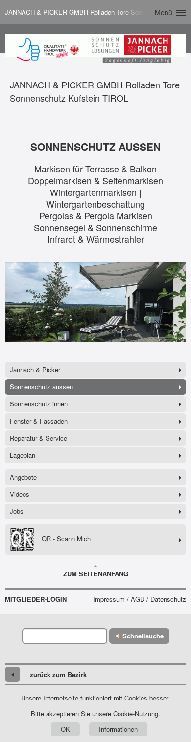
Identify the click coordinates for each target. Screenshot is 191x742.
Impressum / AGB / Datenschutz (139, 599)
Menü (163, 12)
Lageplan (22, 455)
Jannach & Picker (35, 369)
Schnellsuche (143, 635)
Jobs (17, 511)
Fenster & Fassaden (39, 420)
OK (65, 729)
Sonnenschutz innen (39, 403)
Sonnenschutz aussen (41, 386)
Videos (19, 494)
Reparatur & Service (38, 438)
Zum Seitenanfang (95, 573)
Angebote (23, 477)
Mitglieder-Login (36, 599)
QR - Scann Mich (66, 538)
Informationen (118, 729)
